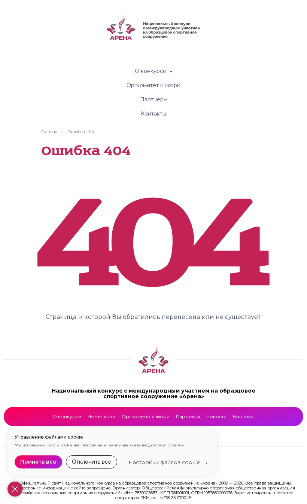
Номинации (101, 416)
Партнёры (153, 99)
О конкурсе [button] (151, 71)
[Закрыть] (14, 489)
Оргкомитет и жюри (153, 85)
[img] (153, 360)
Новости (216, 416)
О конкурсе (67, 416)
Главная (49, 131)
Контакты (153, 113)
